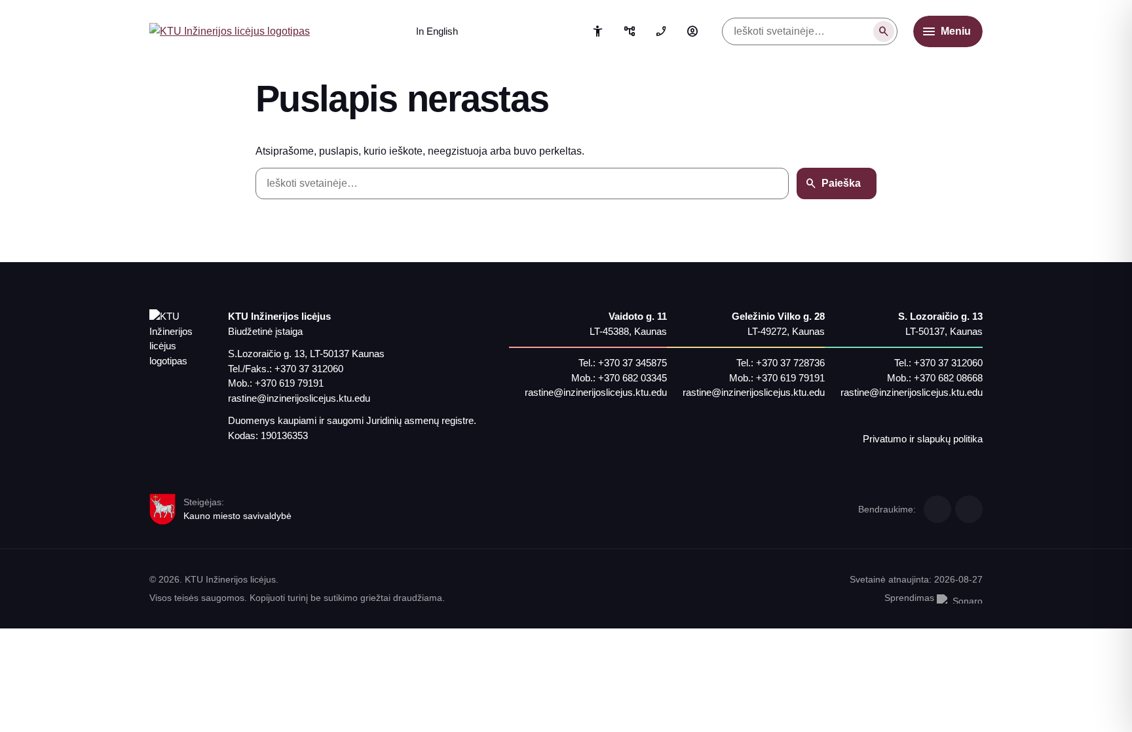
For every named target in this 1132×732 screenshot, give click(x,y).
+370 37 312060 (308, 368)
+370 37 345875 (632, 362)
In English (437, 31)
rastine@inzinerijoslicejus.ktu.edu (299, 398)
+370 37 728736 (790, 362)
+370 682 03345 (632, 377)
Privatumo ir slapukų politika (923, 438)
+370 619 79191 (289, 383)
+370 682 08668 (948, 377)
